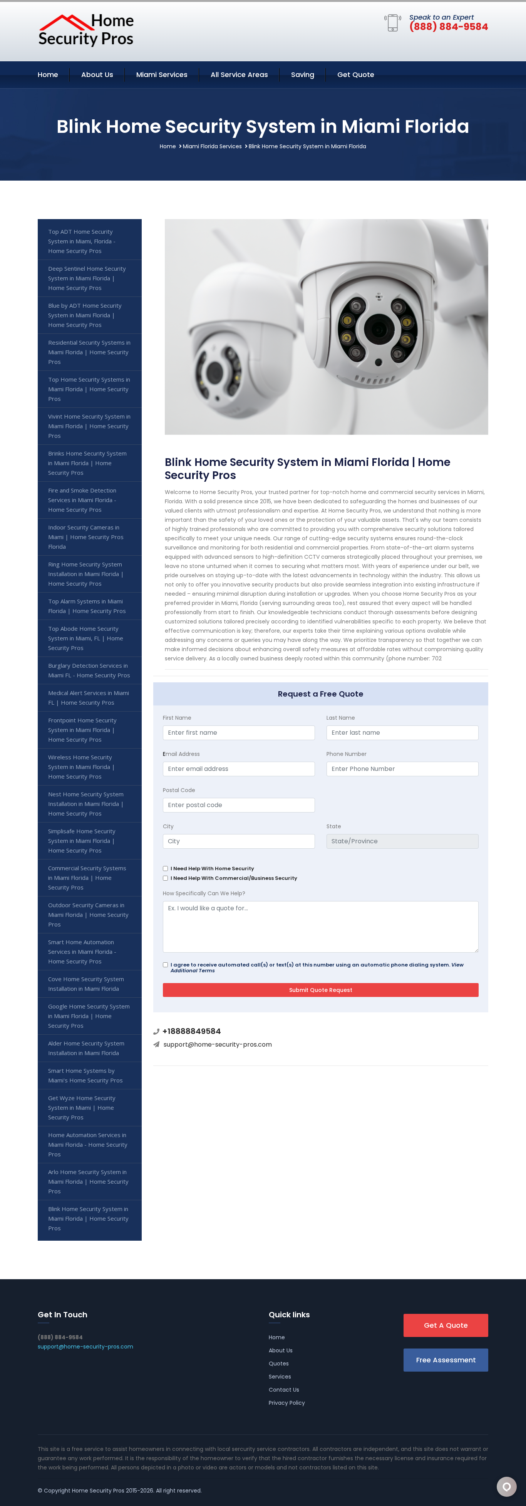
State (334, 826)
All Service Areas (239, 74)
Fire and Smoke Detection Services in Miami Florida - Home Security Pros (82, 499)
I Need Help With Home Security (212, 868)
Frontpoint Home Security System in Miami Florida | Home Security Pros (82, 729)
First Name (177, 718)
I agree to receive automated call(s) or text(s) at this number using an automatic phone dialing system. (317, 967)
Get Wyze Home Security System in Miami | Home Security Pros (82, 1107)
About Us (97, 74)
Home (48, 74)
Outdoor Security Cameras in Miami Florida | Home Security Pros (88, 914)
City (168, 826)
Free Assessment (446, 1360)
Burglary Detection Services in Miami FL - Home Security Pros (89, 670)
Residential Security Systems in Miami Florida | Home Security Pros (89, 351)
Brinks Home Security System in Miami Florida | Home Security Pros (87, 462)
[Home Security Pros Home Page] (86, 30)
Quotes (279, 1363)
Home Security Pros (98, 1490)
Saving (302, 74)
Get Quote (355, 74)
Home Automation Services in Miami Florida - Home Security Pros (87, 1144)
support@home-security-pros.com (218, 1044)
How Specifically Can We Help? (204, 893)
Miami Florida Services (212, 146)
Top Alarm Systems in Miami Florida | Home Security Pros (87, 606)
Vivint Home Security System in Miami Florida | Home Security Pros (89, 425)
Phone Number (347, 754)
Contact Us (284, 1390)
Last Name (341, 718)
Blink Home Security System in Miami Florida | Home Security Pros (88, 1218)
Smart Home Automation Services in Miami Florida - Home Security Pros (82, 951)
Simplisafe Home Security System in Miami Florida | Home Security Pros (82, 840)
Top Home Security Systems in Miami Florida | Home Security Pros (89, 388)
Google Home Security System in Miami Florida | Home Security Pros (89, 1015)
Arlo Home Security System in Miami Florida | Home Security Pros (88, 1181)
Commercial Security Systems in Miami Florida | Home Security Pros (87, 877)
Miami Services (162, 74)
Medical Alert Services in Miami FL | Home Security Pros (88, 697)
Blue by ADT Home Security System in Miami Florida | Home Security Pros (85, 315)
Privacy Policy (287, 1403)
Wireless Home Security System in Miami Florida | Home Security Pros (81, 766)
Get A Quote (446, 1325)
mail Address (181, 754)
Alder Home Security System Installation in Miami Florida (86, 1048)
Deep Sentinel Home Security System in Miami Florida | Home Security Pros (87, 278)
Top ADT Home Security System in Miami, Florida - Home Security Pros (82, 241)
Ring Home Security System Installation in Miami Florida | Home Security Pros (86, 573)
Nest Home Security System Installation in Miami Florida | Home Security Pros (86, 803)
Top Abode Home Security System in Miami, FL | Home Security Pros (85, 638)
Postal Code (179, 790)
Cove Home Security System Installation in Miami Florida (86, 983)
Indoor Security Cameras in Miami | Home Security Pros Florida (86, 536)
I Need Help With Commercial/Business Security (234, 878)
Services (280, 1376)
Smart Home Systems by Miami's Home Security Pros (85, 1075)
